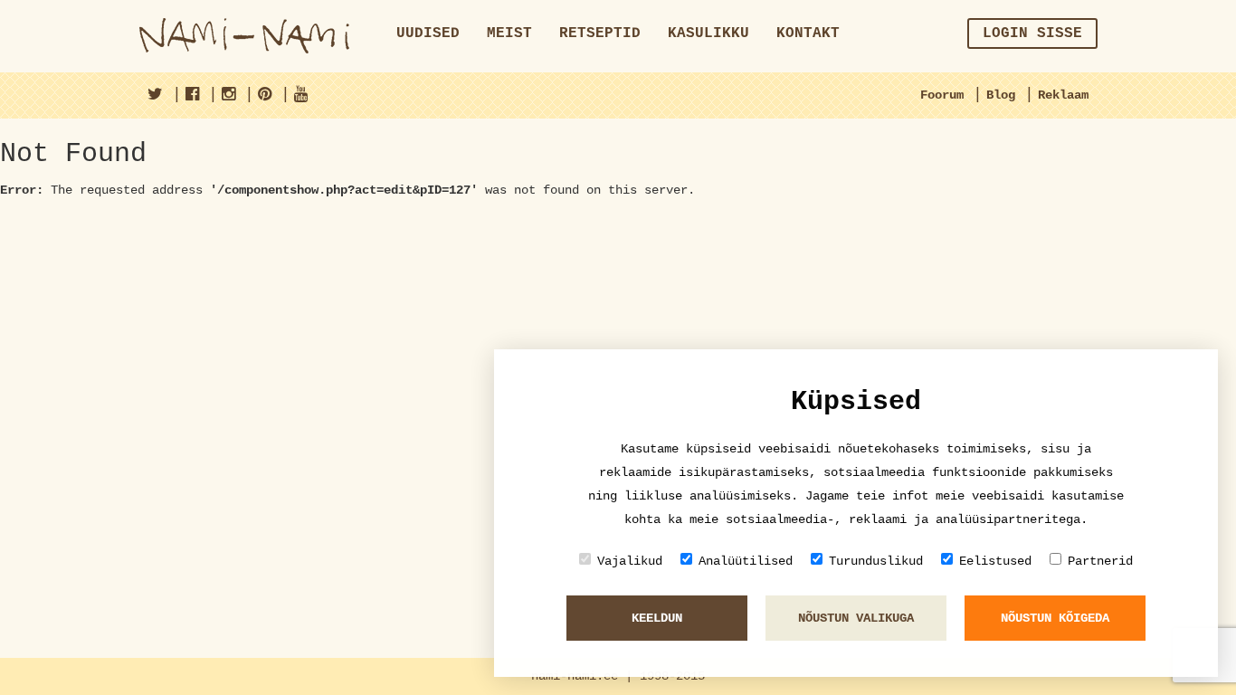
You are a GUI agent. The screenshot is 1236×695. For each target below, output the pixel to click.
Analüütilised (746, 561)
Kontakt (808, 33)
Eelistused (995, 561)
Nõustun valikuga (856, 618)
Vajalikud (629, 561)
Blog (1000, 95)
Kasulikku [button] (708, 33)
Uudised (428, 33)
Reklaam (1063, 95)
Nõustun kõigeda (1055, 618)
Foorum (942, 95)
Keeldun (657, 618)
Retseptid (600, 33)
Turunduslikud (876, 561)
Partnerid (1100, 561)
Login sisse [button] (1032, 33)
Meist (509, 33)
